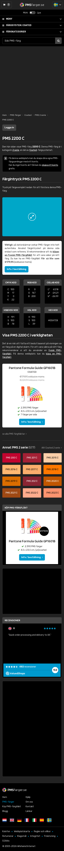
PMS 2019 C (11, 481)
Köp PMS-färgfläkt (16, 507)
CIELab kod (53, 282)
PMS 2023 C (52, 492)
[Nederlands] (4, 820)
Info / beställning (16, 269)
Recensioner (12, 620)
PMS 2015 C (52, 457)
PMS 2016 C (11, 469)
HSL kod (32, 310)
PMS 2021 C (11, 492)
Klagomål (21, 836)
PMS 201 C (32, 457)
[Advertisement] (32, 78)
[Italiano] (34, 820)
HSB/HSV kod (11, 310)
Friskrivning (49, 836)
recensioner (27, 666)
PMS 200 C (11, 457)
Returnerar (7, 836)
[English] (12, 820)
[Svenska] (57, 4)
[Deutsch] (19, 820)
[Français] (27, 820)
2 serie (15, 150)
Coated (18, 25)
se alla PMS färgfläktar (13, 434)
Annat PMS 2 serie (18, 447)
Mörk (25, 12)
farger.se (17, 790)
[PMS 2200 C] (32, 216)
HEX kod (53, 310)
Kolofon (6, 831)
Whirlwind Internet (26, 846)
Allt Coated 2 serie (50, 447)
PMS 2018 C (52, 469)
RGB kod (32, 282)
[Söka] (58, 40)
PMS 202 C (32, 481)
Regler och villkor (42, 831)
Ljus (39, 12)
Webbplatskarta (22, 831)
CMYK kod (10, 282)
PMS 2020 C (52, 481)
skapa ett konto (50, 165)
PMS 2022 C (32, 492)
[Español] (42, 820)
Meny (9, 19)
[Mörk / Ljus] (32, 12)
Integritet (35, 836)
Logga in (9, 127)
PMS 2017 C (32, 469)
